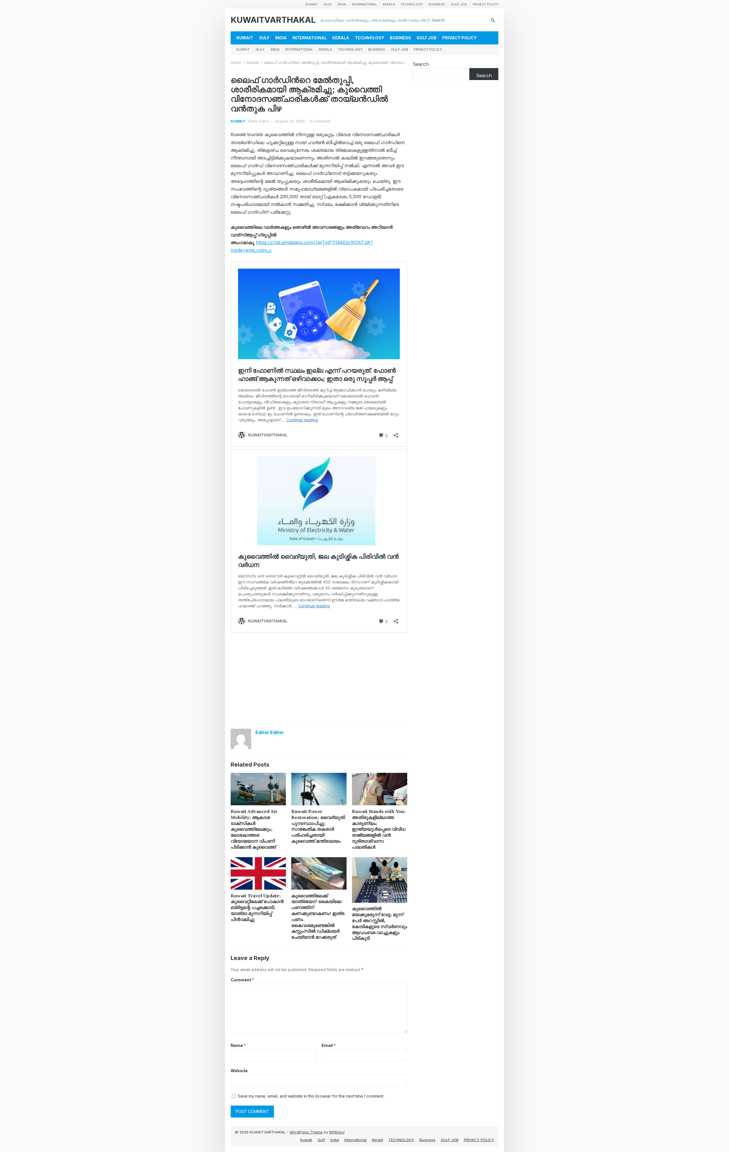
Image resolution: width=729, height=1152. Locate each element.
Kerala (389, 4)
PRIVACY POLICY (485, 4)
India (342, 4)
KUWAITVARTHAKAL (273, 20)
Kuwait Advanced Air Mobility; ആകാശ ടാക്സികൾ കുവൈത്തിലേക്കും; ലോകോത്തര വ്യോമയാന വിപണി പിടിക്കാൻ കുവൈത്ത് (254, 829)
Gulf (327, 4)
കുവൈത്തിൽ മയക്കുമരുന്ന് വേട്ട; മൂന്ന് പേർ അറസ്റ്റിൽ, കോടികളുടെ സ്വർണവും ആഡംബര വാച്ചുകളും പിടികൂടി (379, 923)
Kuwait (312, 4)
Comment (242, 979)
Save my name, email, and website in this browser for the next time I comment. (311, 1096)
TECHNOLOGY (412, 4)
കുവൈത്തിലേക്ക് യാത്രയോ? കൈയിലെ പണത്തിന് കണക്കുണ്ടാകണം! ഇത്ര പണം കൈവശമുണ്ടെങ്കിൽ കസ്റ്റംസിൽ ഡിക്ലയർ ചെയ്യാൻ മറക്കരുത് (317, 916)
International (364, 4)
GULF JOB (459, 4)
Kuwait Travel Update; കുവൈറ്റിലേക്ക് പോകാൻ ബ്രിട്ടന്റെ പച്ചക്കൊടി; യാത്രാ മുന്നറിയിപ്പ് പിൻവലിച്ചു (257, 907)
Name (238, 1045)
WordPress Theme (306, 1132)
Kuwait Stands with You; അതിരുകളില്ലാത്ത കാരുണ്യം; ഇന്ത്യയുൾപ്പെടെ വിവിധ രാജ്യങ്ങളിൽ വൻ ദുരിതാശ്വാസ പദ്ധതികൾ (379, 829)
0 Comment (320, 121)
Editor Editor (258, 121)
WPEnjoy (337, 1132)
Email (329, 1045)
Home (236, 62)
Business (437, 4)
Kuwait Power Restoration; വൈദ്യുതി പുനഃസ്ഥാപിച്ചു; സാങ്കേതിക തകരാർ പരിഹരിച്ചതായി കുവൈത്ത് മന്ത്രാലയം (318, 826)
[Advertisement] (319, 677)
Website (239, 1070)
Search (421, 64)
